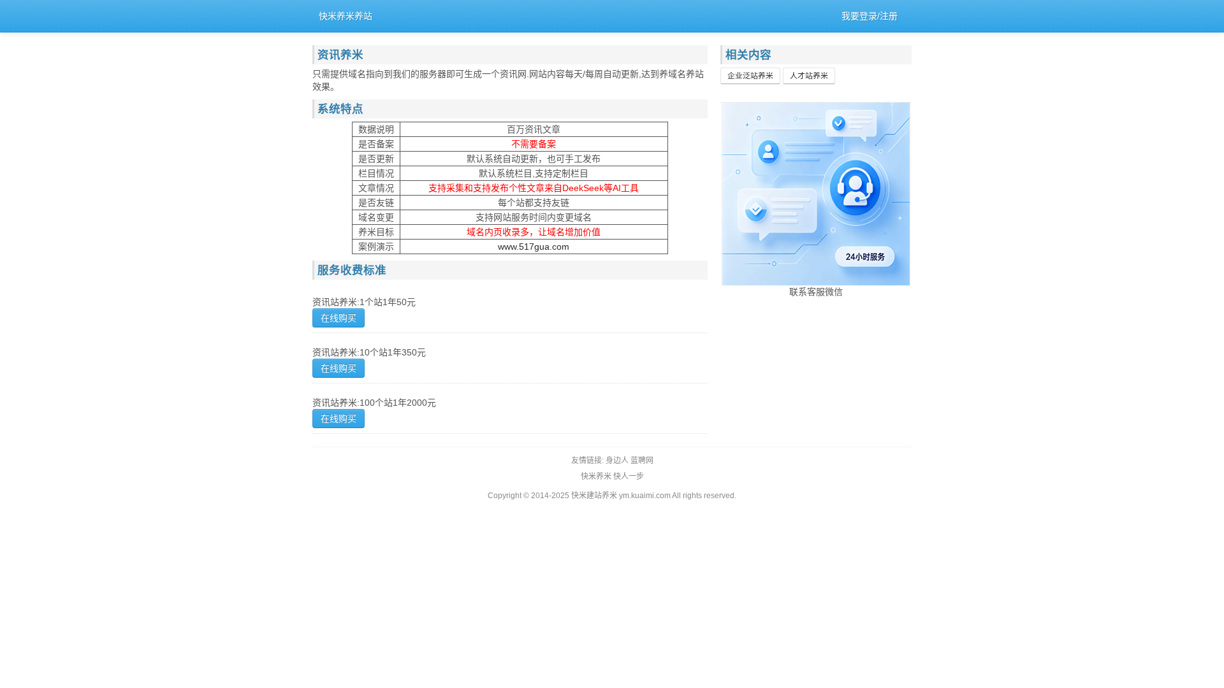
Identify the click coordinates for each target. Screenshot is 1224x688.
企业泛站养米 (750, 75)
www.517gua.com (533, 246)
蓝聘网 (641, 460)
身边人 (617, 460)
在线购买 (338, 318)
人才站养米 (809, 75)
